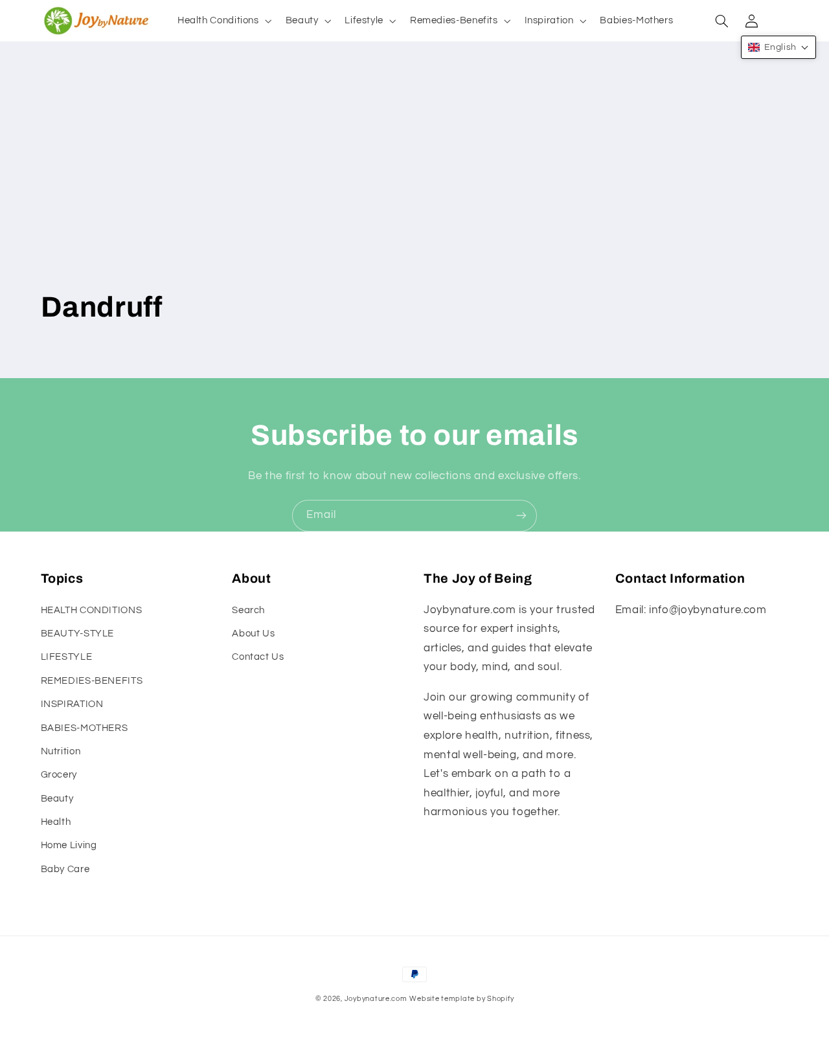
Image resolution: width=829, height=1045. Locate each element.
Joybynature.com (376, 998)
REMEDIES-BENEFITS (92, 681)
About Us (253, 633)
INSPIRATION (72, 704)
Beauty (57, 798)
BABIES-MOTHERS (84, 728)
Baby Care (65, 869)
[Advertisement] (415, 184)
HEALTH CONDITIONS (91, 610)
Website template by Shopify (461, 998)
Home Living (69, 845)
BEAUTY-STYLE (78, 633)
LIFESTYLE (67, 657)
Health (56, 822)
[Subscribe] (521, 516)
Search (248, 610)
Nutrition (61, 751)
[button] (223, 20)
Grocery (59, 775)
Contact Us (258, 657)
